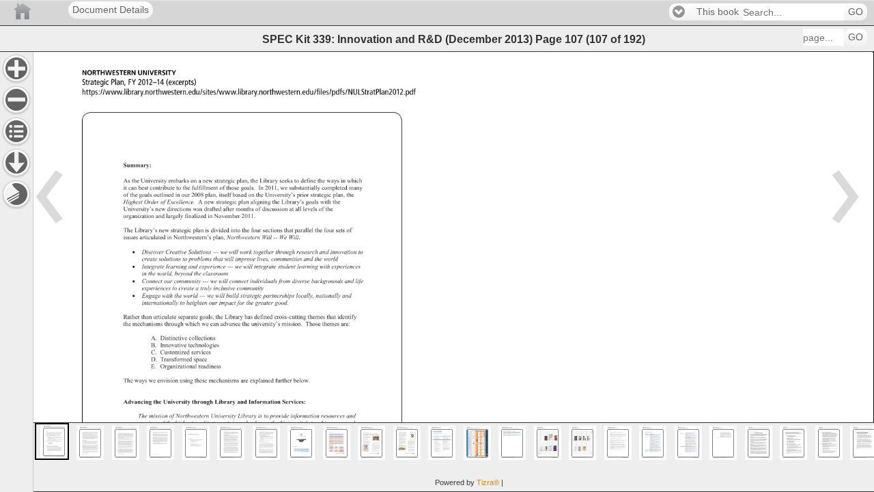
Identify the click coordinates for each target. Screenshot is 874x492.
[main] (453, 271)
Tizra (488, 482)
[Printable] (16, 194)
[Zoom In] (16, 68)
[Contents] (16, 131)
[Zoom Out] (16, 99)
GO (855, 11)
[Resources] (16, 162)
